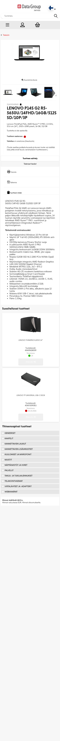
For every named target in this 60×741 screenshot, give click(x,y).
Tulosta (13, 172)
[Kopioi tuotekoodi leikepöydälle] (20, 104)
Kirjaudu (30, 362)
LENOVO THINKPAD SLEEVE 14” (30, 340)
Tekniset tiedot (30, 164)
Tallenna (13, 182)
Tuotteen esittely (30, 158)
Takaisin (6, 35)
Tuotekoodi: (30, 349)
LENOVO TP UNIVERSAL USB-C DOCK (30, 395)
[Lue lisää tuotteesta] (31, 332)
